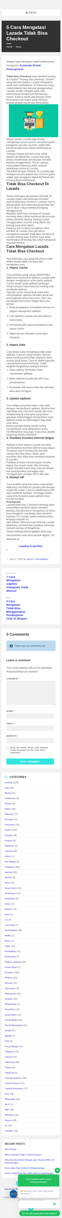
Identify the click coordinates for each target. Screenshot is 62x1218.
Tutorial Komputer (14, 1088)
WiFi (7, 1109)
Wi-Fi (7, 1104)
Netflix (8, 935)
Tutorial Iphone (12, 1083)
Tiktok (8, 1067)
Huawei (8, 840)
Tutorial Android (13, 1078)
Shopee (9, 999)
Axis (7, 787)
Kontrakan (10, 898)
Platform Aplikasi (13, 962)
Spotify (8, 1035)
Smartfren (10, 1009)
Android (9, 782)
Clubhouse (10, 798)
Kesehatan (10, 893)
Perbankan (10, 956)
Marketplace (42, 559)
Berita (8, 793)
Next (8, 598)
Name (10, 711)
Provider (9, 972)
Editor (8, 809)
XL (6, 1125)
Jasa (7, 882)
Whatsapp (10, 1099)
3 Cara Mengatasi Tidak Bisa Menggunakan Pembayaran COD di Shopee (16, 610)
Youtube (9, 1130)
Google (8, 835)
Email (10, 723)
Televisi (8, 1057)
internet (8, 872)
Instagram (10, 867)
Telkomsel (10, 1062)
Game (8, 830)
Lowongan (10, 925)
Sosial (8, 1030)
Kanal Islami (11, 888)
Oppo (7, 946)
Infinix (8, 856)
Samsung (9, 988)
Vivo (7, 1094)
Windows (9, 1115)
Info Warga (10, 861)
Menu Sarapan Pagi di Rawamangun (23, 1154)
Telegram (9, 1051)
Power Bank (11, 967)
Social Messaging (13, 1025)
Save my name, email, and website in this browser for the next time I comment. (29, 750)
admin (30, 559)
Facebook (10, 824)
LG (6, 919)
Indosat (8, 851)
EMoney (9, 814)
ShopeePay (10, 1004)
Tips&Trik (9, 1072)
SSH (7, 1041)
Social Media (11, 1020)
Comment (13, 678)
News (18, 46)
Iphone (8, 877)
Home (9, 46)
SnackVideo (11, 1014)
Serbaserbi (10, 993)
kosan (8, 903)
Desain (8, 803)
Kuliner (8, 909)
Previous (11, 573)
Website (11, 736)
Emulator (9, 819)
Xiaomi (8, 1120)
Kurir (7, 914)
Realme (9, 977)
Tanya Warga (11, 1046)
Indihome (9, 845)
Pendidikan (10, 951)
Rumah (8, 983)
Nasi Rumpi (10, 1149)
